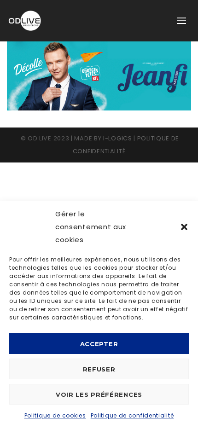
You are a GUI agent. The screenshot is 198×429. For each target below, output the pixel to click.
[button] (184, 227)
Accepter (99, 344)
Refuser (99, 369)
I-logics (117, 138)
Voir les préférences (99, 394)
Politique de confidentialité (132, 415)
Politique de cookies (55, 415)
